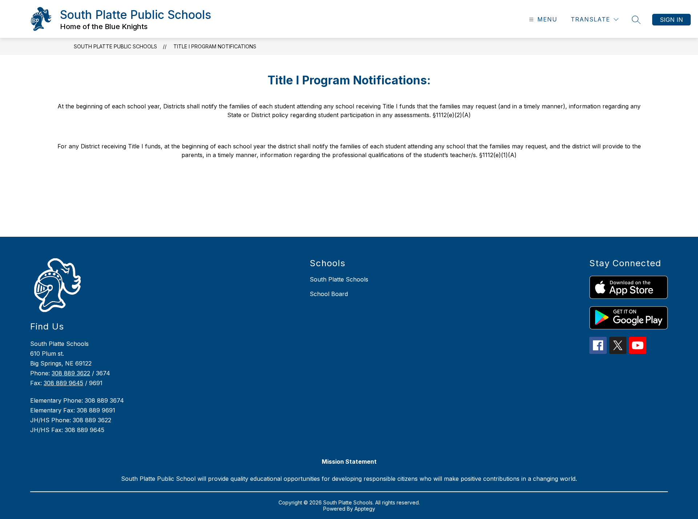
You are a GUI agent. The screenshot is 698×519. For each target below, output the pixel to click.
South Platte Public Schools (115, 46)
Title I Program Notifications (214, 46)
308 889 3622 (71, 373)
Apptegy (364, 509)
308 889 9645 (63, 383)
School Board (329, 294)
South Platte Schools (339, 279)
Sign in (671, 19)
